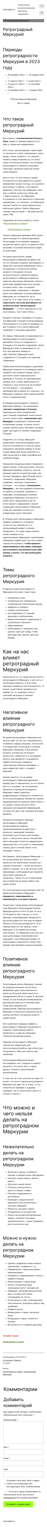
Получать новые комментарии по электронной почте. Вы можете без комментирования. (22, 1494)
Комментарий (10, 1420)
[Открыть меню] (41, 6)
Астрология (8, 1360)
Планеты (17, 1360)
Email (6, 1458)
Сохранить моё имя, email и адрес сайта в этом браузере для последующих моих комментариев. (23, 1483)
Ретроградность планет (15, 223)
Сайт (5, 1469)
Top (41, 1521)
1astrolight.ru (9, 9)
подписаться (9, 1497)
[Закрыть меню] (41, 13)
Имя (6, 1447)
